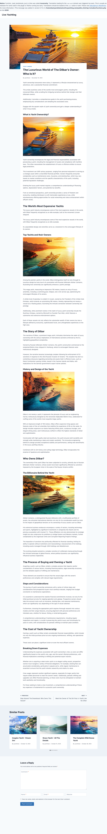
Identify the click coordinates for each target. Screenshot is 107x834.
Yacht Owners (27, 66)
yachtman (27, 78)
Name (23, 794)
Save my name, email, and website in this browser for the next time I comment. (46, 799)
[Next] (94, 732)
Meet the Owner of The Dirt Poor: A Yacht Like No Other (71, 698)
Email (46, 794)
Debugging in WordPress (98, 5)
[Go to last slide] (12, 732)
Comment (25, 772)
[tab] (50, 750)
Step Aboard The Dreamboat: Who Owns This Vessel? (35, 698)
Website (69, 794)
